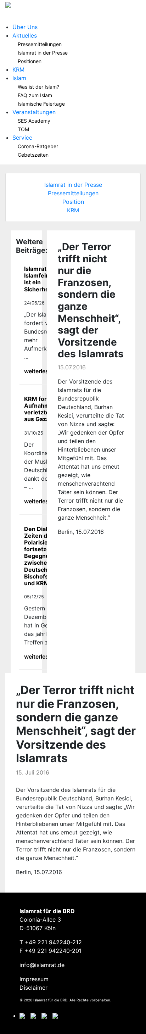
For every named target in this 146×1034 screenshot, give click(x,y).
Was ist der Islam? (38, 87)
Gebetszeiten (33, 155)
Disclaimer (33, 987)
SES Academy (34, 121)
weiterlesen (39, 371)
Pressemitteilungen (40, 44)
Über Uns (25, 26)
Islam (19, 78)
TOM (23, 129)
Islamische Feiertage (41, 104)
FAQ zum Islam (35, 95)
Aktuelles (24, 35)
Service (22, 137)
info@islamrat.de (41, 964)
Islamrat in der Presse (43, 53)
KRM (18, 69)
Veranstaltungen (34, 112)
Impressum (34, 979)
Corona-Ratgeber (38, 146)
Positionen (29, 61)
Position (73, 201)
